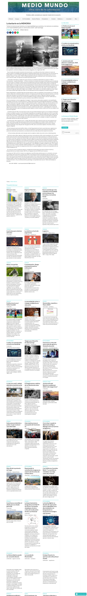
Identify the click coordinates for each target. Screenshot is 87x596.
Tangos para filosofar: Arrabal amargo (31, 341)
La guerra (45, 231)
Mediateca (60, 19)
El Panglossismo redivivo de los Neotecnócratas (32, 384)
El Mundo (11, 19)
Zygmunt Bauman (30, 190)
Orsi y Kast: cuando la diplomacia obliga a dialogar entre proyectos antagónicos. (50, 425)
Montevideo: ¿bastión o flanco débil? (50, 304)
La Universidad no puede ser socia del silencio (14, 556)
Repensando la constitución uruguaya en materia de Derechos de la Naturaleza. (32, 470)
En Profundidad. (26, 19)
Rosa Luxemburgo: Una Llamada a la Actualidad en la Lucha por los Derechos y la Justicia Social (49, 193)
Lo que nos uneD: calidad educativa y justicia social (14, 384)
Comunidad (68, 19)
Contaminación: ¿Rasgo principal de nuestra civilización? (32, 266)
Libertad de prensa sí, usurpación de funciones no (32, 424)
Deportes (9, 301)
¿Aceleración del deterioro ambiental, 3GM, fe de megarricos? (50, 385)
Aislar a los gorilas (12, 264)
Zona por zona (11, 190)
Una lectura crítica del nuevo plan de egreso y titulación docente (50, 344)
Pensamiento (45, 19)
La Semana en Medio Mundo (69, 116)
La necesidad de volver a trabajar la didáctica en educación (32, 303)
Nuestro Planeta (36, 19)
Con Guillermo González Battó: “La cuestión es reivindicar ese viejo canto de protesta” (50, 470)
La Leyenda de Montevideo (29, 556)
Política (26, 593)
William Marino (13, 181)
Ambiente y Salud (46, 381)
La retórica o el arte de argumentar (31, 232)
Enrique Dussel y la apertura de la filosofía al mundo (50, 556)
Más (76, 19)
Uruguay (17, 19)
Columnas (9, 30)
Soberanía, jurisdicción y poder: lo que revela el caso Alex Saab (14, 424)
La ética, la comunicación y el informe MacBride (14, 343)
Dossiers (53, 19)
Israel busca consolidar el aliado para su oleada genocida (14, 504)
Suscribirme (64, 127)
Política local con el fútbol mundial (13, 304)
